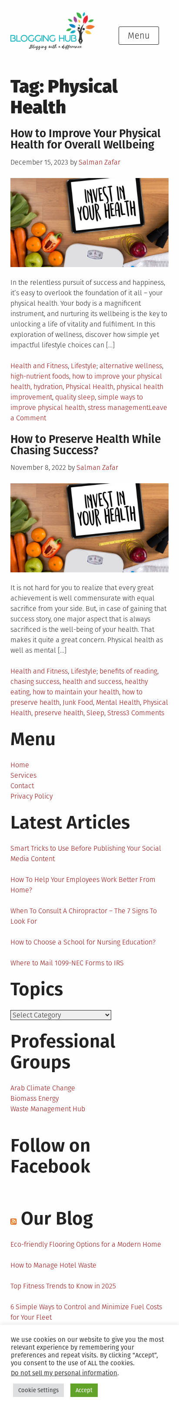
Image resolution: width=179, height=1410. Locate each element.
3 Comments (145, 713)
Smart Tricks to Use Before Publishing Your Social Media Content (85, 853)
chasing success (35, 681)
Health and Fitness (39, 366)
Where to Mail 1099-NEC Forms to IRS (67, 963)
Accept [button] (84, 1390)
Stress (116, 713)
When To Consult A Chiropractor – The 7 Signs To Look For (83, 916)
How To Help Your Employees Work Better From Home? (83, 884)
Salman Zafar (99, 162)
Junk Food (78, 702)
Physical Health (89, 387)
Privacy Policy (31, 796)
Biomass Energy (34, 1098)
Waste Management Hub (47, 1109)
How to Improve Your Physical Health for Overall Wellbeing (85, 139)
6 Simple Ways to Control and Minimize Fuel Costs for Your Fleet (86, 1312)
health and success (92, 681)
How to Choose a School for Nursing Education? (83, 942)
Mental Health (118, 702)
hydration (48, 387)
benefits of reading (128, 671)
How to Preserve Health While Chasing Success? (85, 445)
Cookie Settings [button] (38, 1390)
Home (19, 765)
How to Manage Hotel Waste (53, 1265)
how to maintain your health (76, 692)
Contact (22, 786)
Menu (139, 35)
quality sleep (75, 397)
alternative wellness (130, 366)
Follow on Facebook (50, 1156)
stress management (118, 407)
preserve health (58, 713)
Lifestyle (83, 366)
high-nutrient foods (39, 376)
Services (23, 775)
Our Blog (57, 1218)
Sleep (95, 713)
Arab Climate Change (42, 1088)
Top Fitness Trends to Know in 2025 (63, 1286)
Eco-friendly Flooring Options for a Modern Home (85, 1244)
